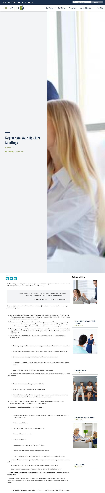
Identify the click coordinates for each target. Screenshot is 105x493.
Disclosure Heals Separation (84, 418)
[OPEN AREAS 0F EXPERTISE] (93, 8)
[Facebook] (19, 2)
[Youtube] (29, 2)
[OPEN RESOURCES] (77, 8)
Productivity (19, 151)
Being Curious (79, 465)
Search (96, 2)
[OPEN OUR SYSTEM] (55, 8)
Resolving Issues (80, 371)
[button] (7, 278)
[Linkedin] (25, 2)
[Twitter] (22, 2)
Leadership (10, 151)
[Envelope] (32, 2)
